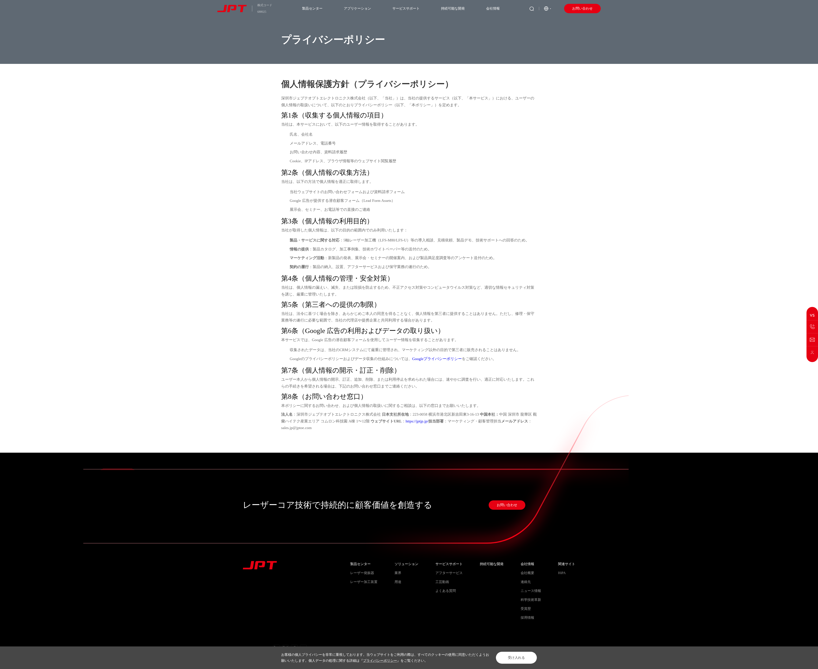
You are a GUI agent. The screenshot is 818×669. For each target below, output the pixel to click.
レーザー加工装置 (363, 582)
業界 (398, 573)
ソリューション (406, 564)
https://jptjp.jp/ (417, 421)
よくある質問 (445, 591)
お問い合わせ (582, 8)
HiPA (562, 573)
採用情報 (527, 617)
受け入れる (516, 657)
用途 (398, 582)
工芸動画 (442, 582)
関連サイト (566, 564)
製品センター (312, 8)
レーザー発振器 (362, 573)
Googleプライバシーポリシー (437, 359)
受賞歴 (526, 608)
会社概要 (527, 573)
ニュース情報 (531, 591)
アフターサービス (449, 573)
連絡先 (526, 582)
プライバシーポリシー (380, 660)
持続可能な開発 (453, 8)
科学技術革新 (531, 600)
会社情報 (493, 8)
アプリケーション (357, 8)
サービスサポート (406, 8)
